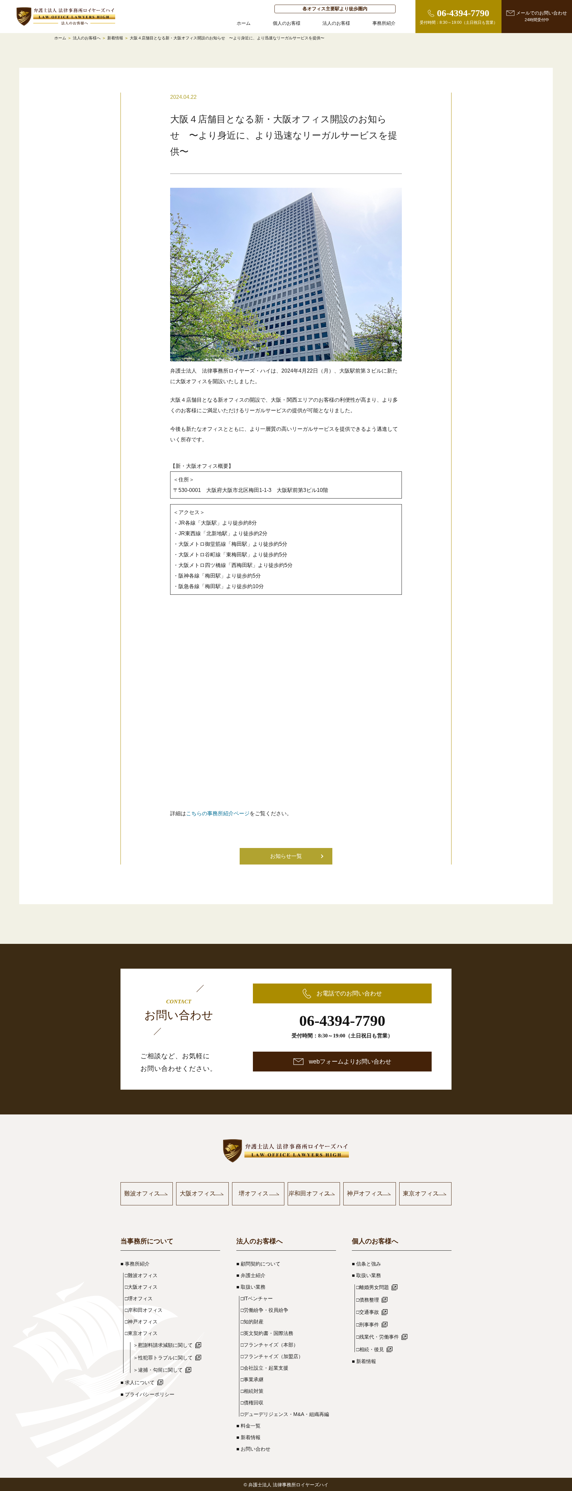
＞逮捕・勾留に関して (158, 1370)
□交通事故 (367, 1312)
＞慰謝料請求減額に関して (163, 1345)
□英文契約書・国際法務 (267, 1333)
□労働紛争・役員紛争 (264, 1310)
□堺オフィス (139, 1298)
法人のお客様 (336, 23)
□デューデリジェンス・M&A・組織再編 (285, 1414)
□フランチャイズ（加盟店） (272, 1356)
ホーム (244, 23)
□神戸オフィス (141, 1321)
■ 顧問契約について (258, 1263)
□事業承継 (252, 1379)
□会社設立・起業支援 (264, 1367)
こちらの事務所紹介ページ (218, 813)
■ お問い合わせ (253, 1448)
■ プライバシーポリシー (147, 1394)
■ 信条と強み (366, 1263)
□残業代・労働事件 (377, 1337)
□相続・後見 (370, 1349)
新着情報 (115, 38)
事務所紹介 (384, 23)
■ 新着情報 (248, 1437)
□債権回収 (252, 1402)
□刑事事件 (367, 1324)
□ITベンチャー (257, 1298)
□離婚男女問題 (372, 1287)
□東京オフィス (141, 1333)
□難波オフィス (141, 1275)
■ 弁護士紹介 (250, 1275)
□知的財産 (252, 1321)
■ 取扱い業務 (250, 1286)
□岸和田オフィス (144, 1310)
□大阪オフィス (141, 1286)
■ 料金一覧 (248, 1425)
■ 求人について (137, 1382)
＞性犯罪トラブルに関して (163, 1357)
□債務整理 (367, 1300)
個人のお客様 (287, 23)
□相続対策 (252, 1391)
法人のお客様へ (87, 38)
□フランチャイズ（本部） (269, 1344)
